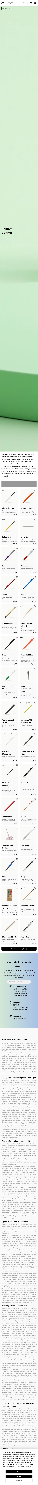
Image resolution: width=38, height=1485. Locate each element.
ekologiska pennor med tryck (13, 1118)
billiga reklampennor (12, 1103)
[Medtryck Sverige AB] (7, 3)
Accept (19, 1472)
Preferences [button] (28, 1466)
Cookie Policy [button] (21, 1464)
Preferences (19, 1480)
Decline (19, 1476)
